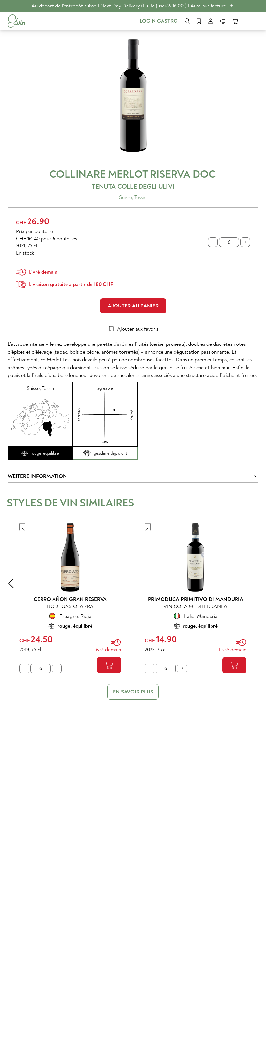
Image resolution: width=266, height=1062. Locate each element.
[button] (133, 478)
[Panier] (235, 21)
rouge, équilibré (44, 453)
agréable (105, 388)
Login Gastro (159, 21)
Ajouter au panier (133, 306)
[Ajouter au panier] (109, 665)
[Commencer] (17, 21)
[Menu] (253, 21)
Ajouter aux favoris (137, 329)
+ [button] (232, 6)
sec (105, 441)
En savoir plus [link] (133, 692)
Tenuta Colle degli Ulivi (133, 186)
